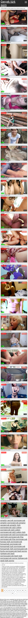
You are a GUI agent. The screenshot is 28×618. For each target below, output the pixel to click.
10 (22, 590)
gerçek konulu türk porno (13, 540)
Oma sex (6, 603)
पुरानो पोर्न (8, 617)
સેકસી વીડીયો (24, 604)
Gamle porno (6, 610)
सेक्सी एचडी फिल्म (12, 605)
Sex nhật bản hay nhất (20, 599)
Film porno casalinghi (9, 599)
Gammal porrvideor (19, 603)
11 (25, 590)
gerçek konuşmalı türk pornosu (12, 547)
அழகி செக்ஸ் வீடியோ (16, 604)
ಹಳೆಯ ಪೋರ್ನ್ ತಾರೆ (4, 605)
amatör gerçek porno (9, 520)
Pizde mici (9, 609)
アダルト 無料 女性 (12, 616)
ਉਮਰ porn (13, 607)
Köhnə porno (3, 614)
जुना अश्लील (23, 605)
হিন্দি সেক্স (22, 602)
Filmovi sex (24, 613)
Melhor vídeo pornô (19, 600)
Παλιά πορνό (24, 614)
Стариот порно (14, 610)
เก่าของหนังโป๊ (23, 612)
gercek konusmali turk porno (10, 545)
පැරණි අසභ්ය (13, 617)
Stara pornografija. (7, 612)
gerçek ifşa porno (13, 539)
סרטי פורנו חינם (3, 616)
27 (12, 593)
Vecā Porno (22, 609)
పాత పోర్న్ (18, 605)
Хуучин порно (15, 609)
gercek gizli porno (13, 534)
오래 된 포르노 (16, 612)
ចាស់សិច (18, 607)
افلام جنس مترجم (11, 600)
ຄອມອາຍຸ (24, 616)
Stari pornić (20, 610)
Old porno (19, 616)
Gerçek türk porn (8, 3)
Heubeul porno (20, 617)
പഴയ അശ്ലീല (7, 607)
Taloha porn (3, 617)
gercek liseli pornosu (7, 554)
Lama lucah (3, 613)
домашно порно (7, 604)
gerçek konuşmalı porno (11, 543)
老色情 (21, 607)
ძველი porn (12, 603)
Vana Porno (18, 614)
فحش (1, 607)
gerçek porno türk (13, 558)
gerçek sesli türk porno (13, 559)
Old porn (2, 599)
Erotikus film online (15, 602)
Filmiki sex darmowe (17, 613)
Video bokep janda (10, 614)
